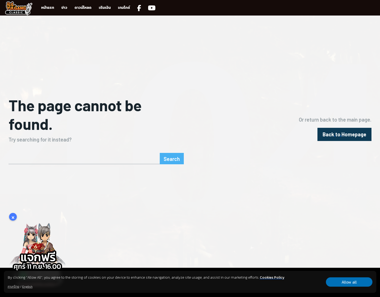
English (27, 286)
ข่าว (64, 7)
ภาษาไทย (13, 286)
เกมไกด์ (124, 7)
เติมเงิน (105, 7)
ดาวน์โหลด (83, 7)
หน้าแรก (47, 7)
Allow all (349, 282)
